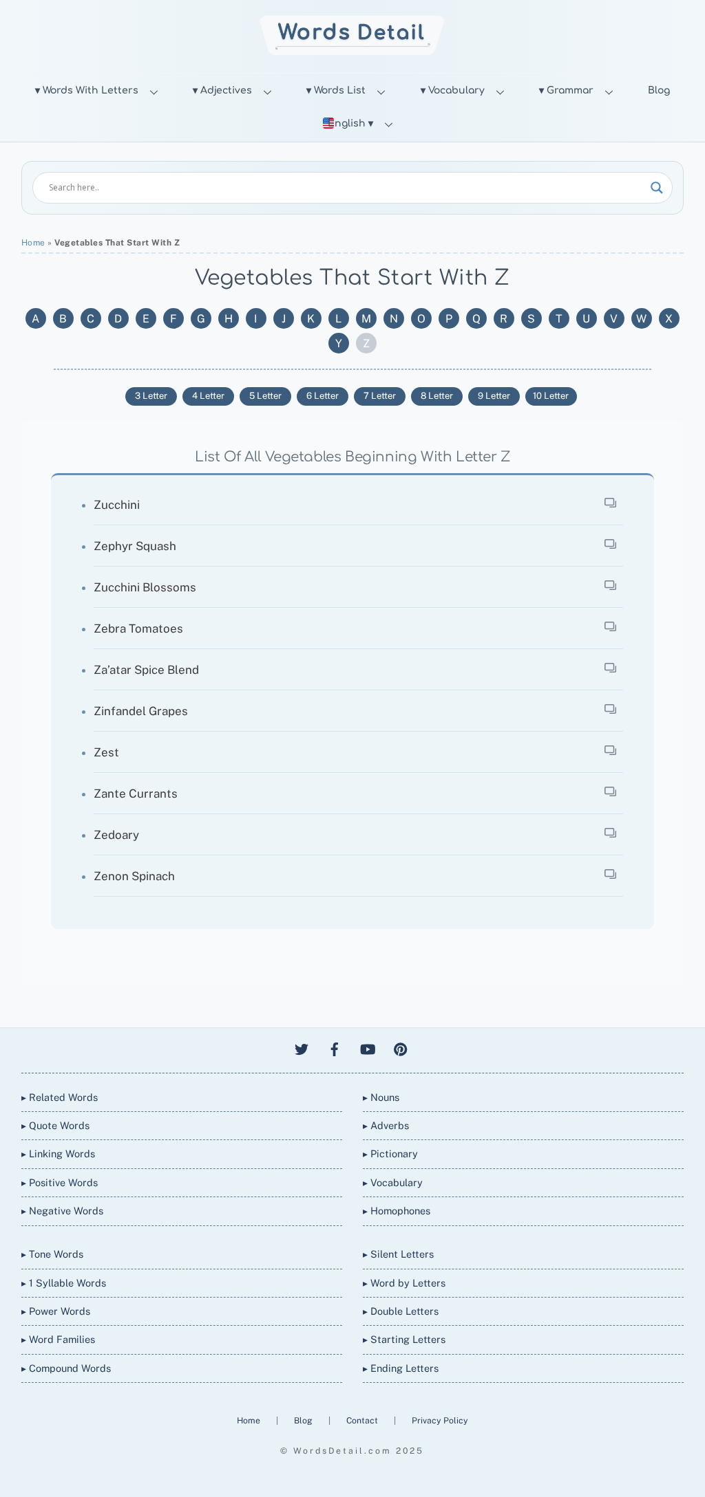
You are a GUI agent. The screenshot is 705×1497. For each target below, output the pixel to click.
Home (33, 243)
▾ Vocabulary (453, 90)
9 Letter (494, 396)
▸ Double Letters (401, 1311)
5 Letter (265, 396)
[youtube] (367, 1047)
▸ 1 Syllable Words (63, 1283)
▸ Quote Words (55, 1125)
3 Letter (151, 396)
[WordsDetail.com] (352, 51)
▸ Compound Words (66, 1368)
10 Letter (551, 396)
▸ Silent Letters (398, 1254)
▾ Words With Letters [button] (86, 90)
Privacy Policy (440, 1420)
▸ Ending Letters (401, 1368)
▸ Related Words (59, 1097)
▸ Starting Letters (404, 1339)
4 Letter (208, 396)
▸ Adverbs (386, 1125)
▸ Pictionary (390, 1153)
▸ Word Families (58, 1339)
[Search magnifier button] (656, 187)
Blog (659, 90)
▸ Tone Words (52, 1254)
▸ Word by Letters (404, 1283)
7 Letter (380, 396)
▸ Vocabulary (393, 1182)
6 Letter (322, 396)
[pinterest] (400, 1047)
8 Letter (437, 396)
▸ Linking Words (58, 1153)
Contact (363, 1420)
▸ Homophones (396, 1210)
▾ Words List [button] (336, 90)
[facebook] (334, 1047)
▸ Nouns (381, 1097)
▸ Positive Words (59, 1182)
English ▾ (350, 123)
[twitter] (301, 1047)
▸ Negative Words (62, 1210)
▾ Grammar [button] (566, 90)
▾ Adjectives (222, 90)
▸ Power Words (55, 1311)
